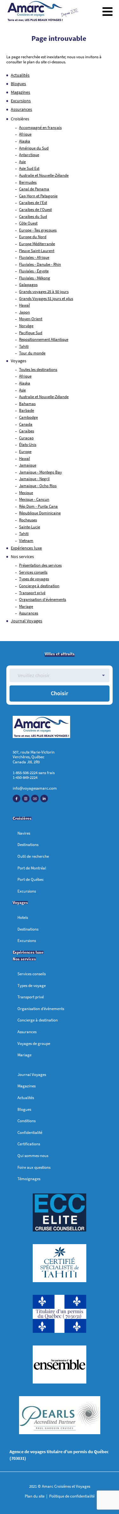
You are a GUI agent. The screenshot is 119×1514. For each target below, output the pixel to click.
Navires (23, 833)
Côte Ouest (28, 223)
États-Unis (27, 444)
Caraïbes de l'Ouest (35, 209)
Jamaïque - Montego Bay (40, 472)
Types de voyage (31, 985)
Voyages (20, 902)
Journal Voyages (26, 621)
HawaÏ (24, 305)
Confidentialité (29, 1132)
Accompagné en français (40, 127)
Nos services (22, 556)
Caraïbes (26, 431)
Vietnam (26, 540)
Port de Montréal (31, 868)
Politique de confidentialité (71, 1496)
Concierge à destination (39, 585)
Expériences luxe (26, 548)
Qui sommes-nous (32, 1155)
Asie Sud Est (29, 168)
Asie (22, 161)
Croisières (22, 818)
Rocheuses (28, 520)
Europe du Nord (32, 236)
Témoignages (28, 1178)
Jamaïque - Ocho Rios (37, 485)
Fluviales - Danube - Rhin (40, 264)
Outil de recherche (33, 856)
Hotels (22, 917)
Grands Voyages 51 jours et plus (46, 298)
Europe (25, 451)
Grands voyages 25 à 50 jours (44, 291)
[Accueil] (35, 12)
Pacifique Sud (30, 332)
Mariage (26, 606)
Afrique (25, 134)
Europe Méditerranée (37, 243)
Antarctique (29, 154)
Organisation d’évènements (40, 1008)
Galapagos (28, 284)
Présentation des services (40, 565)
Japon (24, 312)
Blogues (18, 83)
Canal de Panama (34, 189)
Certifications (28, 1144)
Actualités (20, 75)
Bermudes (27, 182)
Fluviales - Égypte (34, 271)
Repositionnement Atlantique (43, 339)
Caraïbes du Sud (33, 216)
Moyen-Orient (30, 318)
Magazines (20, 92)
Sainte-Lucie (29, 527)
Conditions (26, 1120)
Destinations (27, 844)
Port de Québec (30, 879)
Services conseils (33, 572)
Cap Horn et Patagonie (38, 196)
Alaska (24, 141)
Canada (25, 424)
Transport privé (32, 592)
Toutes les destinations (38, 369)
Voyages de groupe (33, 1043)
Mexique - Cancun (34, 499)
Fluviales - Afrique (34, 257)
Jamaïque (27, 465)
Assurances (21, 109)
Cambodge (28, 417)
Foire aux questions (33, 1167)
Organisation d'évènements (42, 599)
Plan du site (35, 1496)
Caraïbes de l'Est (33, 202)
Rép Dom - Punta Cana (38, 506)
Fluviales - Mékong (34, 278)
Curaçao (26, 438)
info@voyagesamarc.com (35, 788)
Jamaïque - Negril (34, 478)
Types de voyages (34, 579)
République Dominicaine (40, 513)
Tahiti (24, 346)
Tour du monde (32, 353)
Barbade (26, 410)
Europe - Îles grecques (37, 230)
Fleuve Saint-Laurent (36, 250)
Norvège (26, 325)
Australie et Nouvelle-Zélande (44, 175)
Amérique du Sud (34, 148)
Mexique (26, 492)
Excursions (21, 101)
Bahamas (27, 403)
